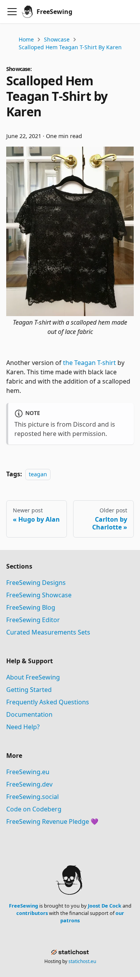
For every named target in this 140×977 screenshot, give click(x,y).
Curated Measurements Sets (48, 632)
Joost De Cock (104, 905)
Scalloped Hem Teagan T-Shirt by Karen (70, 47)
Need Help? (23, 727)
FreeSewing (23, 905)
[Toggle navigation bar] (12, 11)
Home (26, 39)
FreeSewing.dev (29, 784)
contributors (32, 913)
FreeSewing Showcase (39, 595)
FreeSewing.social (32, 796)
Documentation (29, 714)
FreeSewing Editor (33, 620)
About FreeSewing (33, 677)
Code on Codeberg (33, 809)
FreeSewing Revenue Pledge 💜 (52, 821)
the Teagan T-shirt (89, 362)
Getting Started (29, 689)
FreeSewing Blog (30, 607)
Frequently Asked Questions (47, 702)
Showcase (57, 39)
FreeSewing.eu (27, 772)
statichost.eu (82, 961)
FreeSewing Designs (36, 582)
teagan (38, 474)
